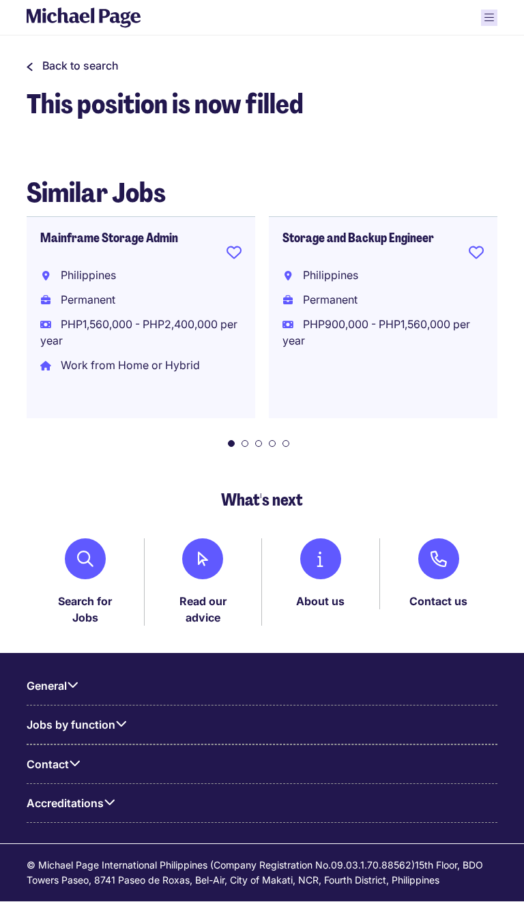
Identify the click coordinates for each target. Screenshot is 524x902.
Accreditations (65, 803)
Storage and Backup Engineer (358, 238)
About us (320, 601)
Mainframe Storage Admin (109, 238)
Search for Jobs (85, 609)
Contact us (438, 601)
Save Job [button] (234, 255)
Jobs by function (71, 724)
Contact (48, 764)
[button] (73, 65)
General (47, 685)
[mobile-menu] (489, 18)
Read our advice (203, 609)
